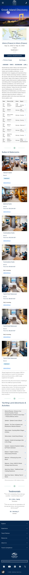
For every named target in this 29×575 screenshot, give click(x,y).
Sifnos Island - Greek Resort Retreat (14, 436)
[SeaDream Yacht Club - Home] (14, 555)
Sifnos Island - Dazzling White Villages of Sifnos (14, 431)
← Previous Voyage (7, 60)
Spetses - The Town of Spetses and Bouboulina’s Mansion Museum (13, 425)
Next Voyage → (23, 60)
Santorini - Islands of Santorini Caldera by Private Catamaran (14, 446)
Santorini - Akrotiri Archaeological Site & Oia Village (14, 441)
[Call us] (26, 2)
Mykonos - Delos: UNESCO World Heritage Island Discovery (13, 464)
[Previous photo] (3, 164)
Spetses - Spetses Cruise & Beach (13, 420)
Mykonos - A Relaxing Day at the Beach (13, 458)
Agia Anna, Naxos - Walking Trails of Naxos (14, 475)
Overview (5, 64)
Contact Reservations (14, 55)
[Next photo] (25, 164)
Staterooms (18, 64)
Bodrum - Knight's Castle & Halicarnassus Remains (11, 452)
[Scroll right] (27, 64)
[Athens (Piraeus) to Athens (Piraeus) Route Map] (14, 34)
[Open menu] (3, 2)
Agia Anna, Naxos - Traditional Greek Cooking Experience (14, 470)
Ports (11, 64)
